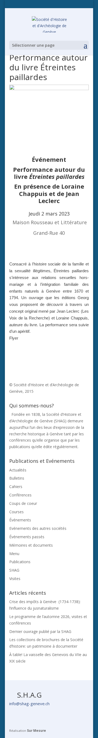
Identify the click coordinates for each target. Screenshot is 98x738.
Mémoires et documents (31, 545)
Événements (20, 519)
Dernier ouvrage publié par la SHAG (40, 631)
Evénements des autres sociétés (37, 528)
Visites (14, 578)
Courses (16, 511)
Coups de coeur (23, 503)
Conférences (20, 495)
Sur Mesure (36, 731)
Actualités (17, 470)
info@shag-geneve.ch (29, 703)
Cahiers (15, 486)
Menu (14, 553)
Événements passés (26, 536)
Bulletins (16, 478)
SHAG (14, 570)
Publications (19, 561)
